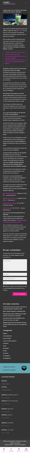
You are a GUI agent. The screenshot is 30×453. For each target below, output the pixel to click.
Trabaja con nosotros (9, 367)
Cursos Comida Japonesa (9, 341)
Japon (4, 345)
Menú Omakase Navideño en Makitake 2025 (14, 311)
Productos (5, 353)
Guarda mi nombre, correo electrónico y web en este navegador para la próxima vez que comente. (15, 288)
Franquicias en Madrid (9, 370)
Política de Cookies (15, 443)
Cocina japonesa (7, 336)
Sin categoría (6, 355)
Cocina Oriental (7, 338)
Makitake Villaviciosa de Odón (10, 198)
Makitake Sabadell (7, 208)
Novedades (6, 348)
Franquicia (5, 343)
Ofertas (5, 350)
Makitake (20, 30)
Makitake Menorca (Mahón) (10, 203)
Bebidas (5, 333)
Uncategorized (7, 358)
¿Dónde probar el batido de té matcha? (15, 60)
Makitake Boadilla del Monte (10, 193)
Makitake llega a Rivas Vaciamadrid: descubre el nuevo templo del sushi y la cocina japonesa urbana (15, 324)
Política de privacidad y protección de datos (14, 441)
